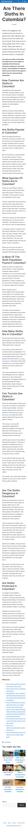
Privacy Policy (21, 822)
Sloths (22, 92)
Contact (14, 822)
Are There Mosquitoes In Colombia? (20, 789)
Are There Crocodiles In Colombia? (8, 789)
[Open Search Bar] (19, 1)
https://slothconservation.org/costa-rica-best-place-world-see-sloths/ (16, 721)
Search (4, 802)
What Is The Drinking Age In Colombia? (20, 760)
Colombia (14, 24)
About (9, 822)
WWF (4, 343)
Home (4, 822)
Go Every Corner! (6, 1)
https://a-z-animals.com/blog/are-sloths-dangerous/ (16, 728)
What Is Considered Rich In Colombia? (20, 775)
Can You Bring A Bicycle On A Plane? (8, 760)
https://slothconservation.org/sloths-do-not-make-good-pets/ (16, 735)
